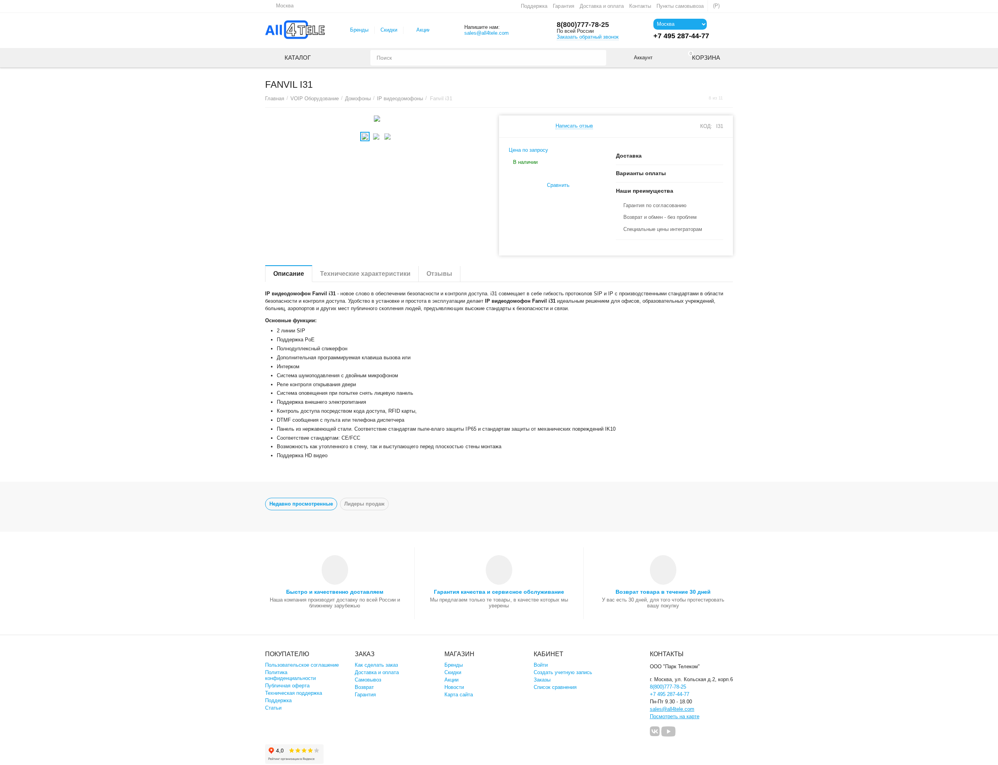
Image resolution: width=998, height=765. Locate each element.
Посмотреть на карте (674, 716)
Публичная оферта (287, 686)
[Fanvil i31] (377, 118)
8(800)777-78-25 (583, 24)
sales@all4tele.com (486, 33)
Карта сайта (458, 695)
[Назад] (701, 98)
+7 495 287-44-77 (669, 694)
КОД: (706, 126)
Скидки (388, 30)
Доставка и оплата (602, 6)
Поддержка (534, 6)
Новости (454, 687)
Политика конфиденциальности (290, 675)
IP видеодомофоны (400, 98)
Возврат (364, 687)
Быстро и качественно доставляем (334, 592)
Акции (423, 30)
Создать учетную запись (563, 672)
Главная (274, 98)
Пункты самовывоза (680, 6)
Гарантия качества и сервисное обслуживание (499, 592)
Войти (541, 665)
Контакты (640, 6)
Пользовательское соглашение (302, 665)
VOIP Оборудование (314, 98)
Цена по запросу (528, 150)
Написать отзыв (574, 126)
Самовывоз (368, 680)
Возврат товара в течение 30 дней (663, 592)
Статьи (273, 708)
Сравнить (558, 185)
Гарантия (563, 6)
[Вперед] (730, 98)
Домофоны (358, 98)
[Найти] (598, 58)
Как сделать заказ (376, 665)
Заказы (542, 680)
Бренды (359, 30)
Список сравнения (555, 687)
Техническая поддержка (293, 693)
